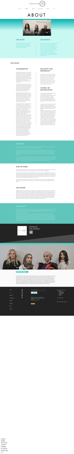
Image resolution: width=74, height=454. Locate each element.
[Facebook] (22, 291)
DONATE (11, 308)
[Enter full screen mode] (49, 34)
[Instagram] (22, 295)
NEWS (11, 306)
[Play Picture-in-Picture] (48, 34)
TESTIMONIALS (12, 298)
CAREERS (11, 300)
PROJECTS (11, 295)
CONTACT (11, 303)
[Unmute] (25, 34)
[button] (47, 8)
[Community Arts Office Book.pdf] (31, 232)
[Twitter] (22, 293)
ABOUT (11, 292)
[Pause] (24, 34)
